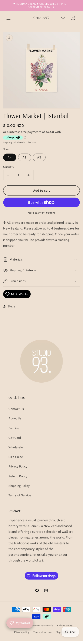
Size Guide (16, 457)
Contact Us (16, 409)
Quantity (8, 166)
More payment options (41, 212)
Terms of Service (20, 495)
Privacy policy (22, 632)
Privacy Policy (18, 466)
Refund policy (65, 625)
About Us (15, 418)
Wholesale (16, 447)
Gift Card (15, 438)
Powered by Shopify (42, 625)
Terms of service (42, 632)
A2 (39, 157)
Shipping (8, 142)
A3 (25, 157)
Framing (14, 428)
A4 (10, 157)
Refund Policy (18, 476)
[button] (8, 18)
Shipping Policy (19, 486)
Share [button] (11, 306)
